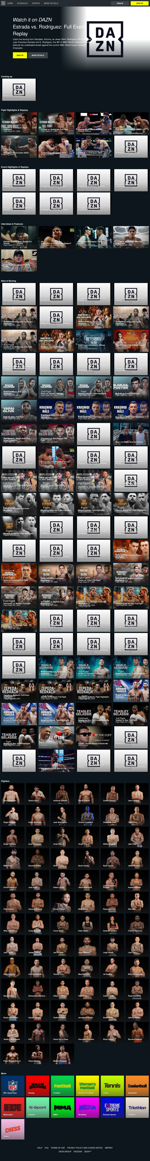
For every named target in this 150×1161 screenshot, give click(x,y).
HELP (39, 1147)
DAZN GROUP (65, 1151)
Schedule (22, 3)
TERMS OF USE (58, 1147)
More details (51, 3)
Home (10, 3)
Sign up (139, 3)
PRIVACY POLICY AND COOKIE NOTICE (85, 1147)
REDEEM (78, 1151)
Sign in (120, 3)
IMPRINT (109, 1147)
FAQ (46, 1147)
